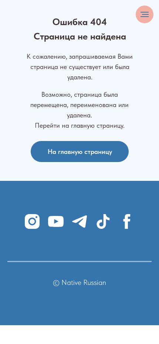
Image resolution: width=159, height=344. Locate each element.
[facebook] (127, 221)
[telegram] (79, 221)
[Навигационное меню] (145, 14)
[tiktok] (103, 221)
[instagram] (32, 221)
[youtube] (56, 221)
